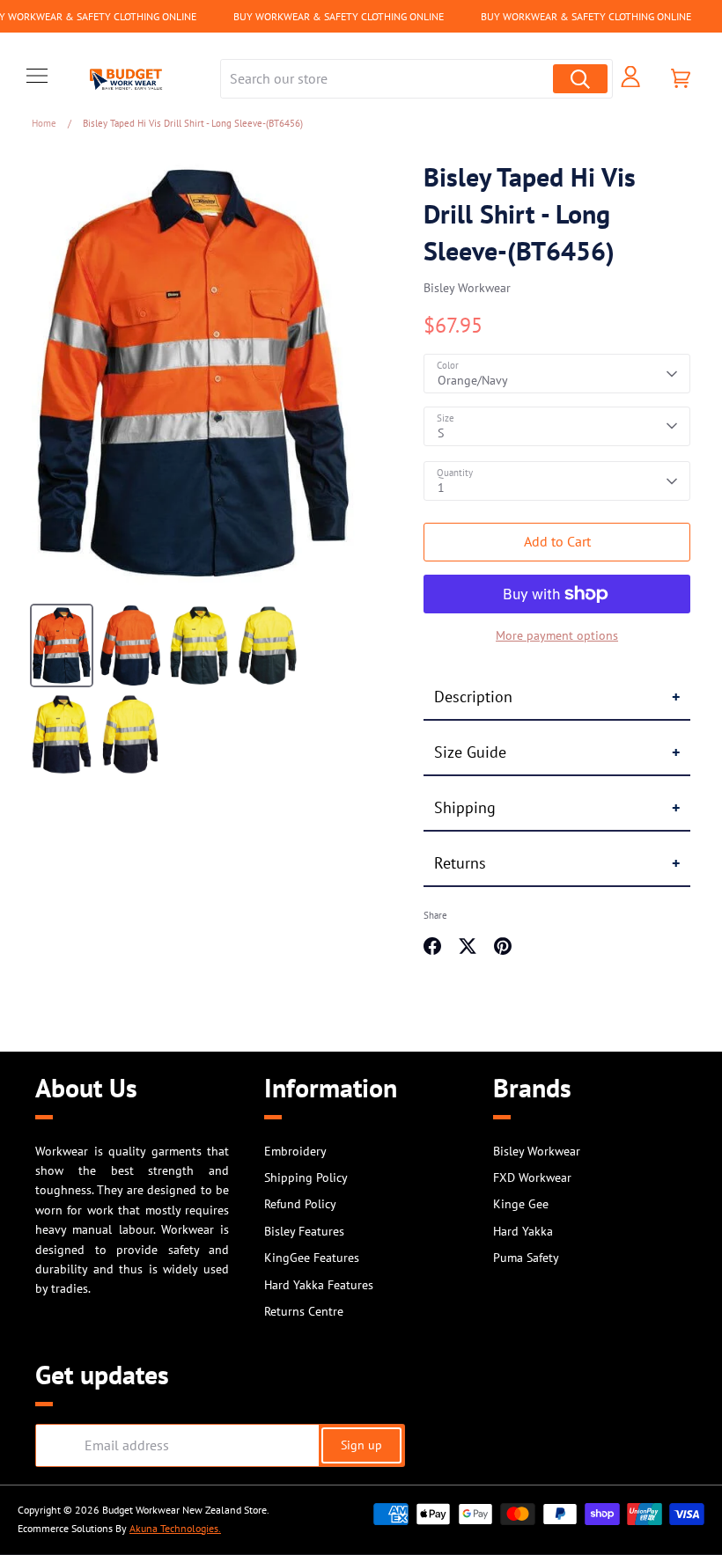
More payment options (557, 635)
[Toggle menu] (37, 78)
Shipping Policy (306, 1177)
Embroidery (295, 1151)
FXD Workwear (532, 1177)
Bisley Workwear (467, 288)
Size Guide (470, 752)
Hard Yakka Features (318, 1285)
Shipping (465, 807)
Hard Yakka (523, 1231)
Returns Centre (303, 1311)
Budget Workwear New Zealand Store (184, 1509)
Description (473, 696)
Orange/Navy (473, 380)
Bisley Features (304, 1231)
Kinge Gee (521, 1204)
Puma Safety (526, 1257)
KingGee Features (311, 1257)
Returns (460, 863)
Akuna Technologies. (175, 1528)
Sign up (361, 1445)
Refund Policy (300, 1204)
